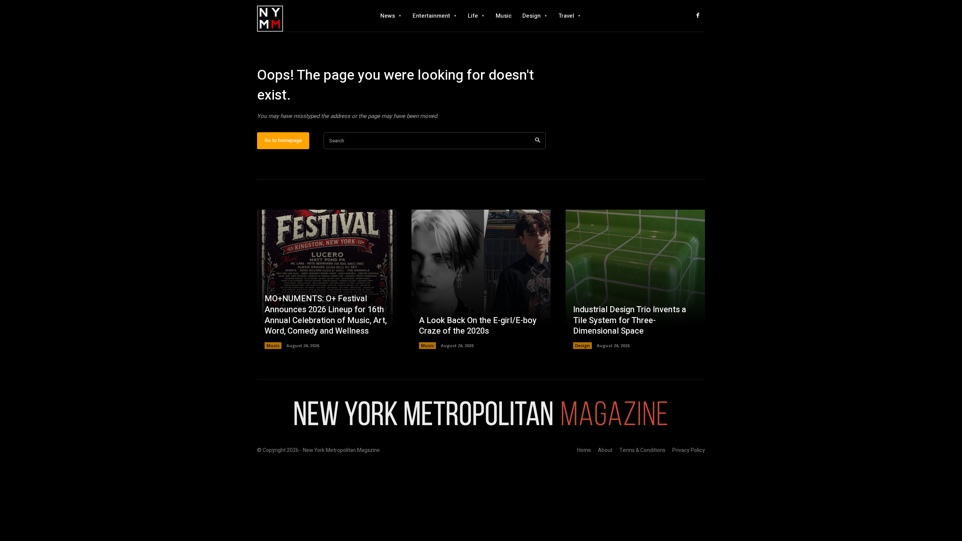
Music (273, 345)
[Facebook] (698, 16)
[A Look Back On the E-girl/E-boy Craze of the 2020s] (481, 279)
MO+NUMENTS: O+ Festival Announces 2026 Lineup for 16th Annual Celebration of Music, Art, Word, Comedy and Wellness (326, 315)
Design (582, 345)
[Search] (537, 140)
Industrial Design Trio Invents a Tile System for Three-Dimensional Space (629, 320)
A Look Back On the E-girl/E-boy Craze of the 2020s (478, 325)
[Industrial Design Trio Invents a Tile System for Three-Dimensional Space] (635, 279)
